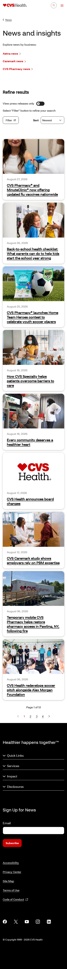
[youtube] (27, 922)
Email (7, 823)
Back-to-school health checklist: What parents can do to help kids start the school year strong (33, 253)
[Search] (54, 5)
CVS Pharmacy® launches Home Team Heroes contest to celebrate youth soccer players (32, 317)
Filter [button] (9, 120)
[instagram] (38, 922)
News (8, 19)
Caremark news (13, 61)
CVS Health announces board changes (30, 501)
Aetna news (10, 53)
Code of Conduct (13, 899)
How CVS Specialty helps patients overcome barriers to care (30, 380)
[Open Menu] (60, 5)
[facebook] (5, 922)
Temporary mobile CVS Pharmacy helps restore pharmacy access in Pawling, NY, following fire (33, 624)
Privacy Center (12, 872)
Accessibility (11, 862)
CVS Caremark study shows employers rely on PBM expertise (33, 560)
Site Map (8, 881)
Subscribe (12, 843)
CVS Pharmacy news (16, 69)
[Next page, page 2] (49, 716)
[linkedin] (49, 922)
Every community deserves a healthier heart (30, 442)
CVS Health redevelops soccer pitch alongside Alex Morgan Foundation (31, 690)
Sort (36, 120)
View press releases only (18, 103)
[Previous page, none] (18, 716)
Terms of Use (11, 890)
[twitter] (16, 922)
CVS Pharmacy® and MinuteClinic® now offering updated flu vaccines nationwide (32, 189)
